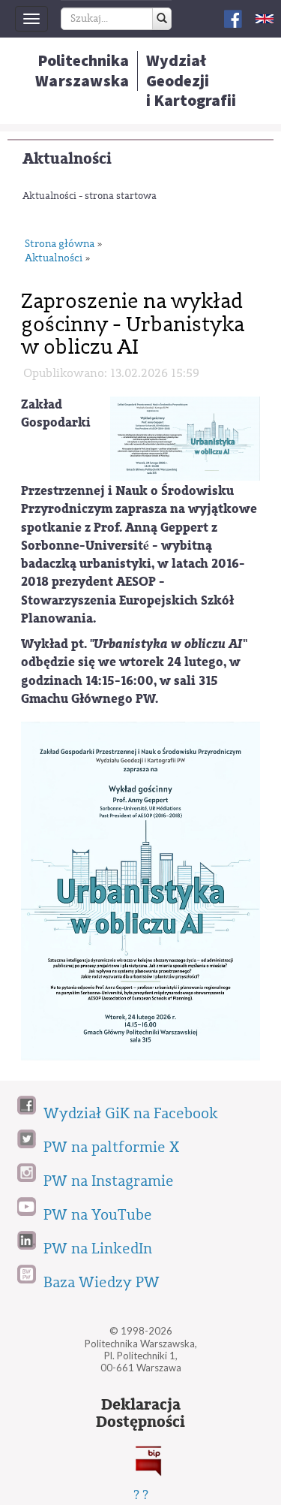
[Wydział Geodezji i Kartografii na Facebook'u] (233, 17)
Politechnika (82, 70)
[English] (265, 18)
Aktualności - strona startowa (89, 195)
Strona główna (59, 244)
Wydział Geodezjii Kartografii (191, 80)
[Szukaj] (162, 19)
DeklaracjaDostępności (140, 1413)
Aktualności (67, 159)
